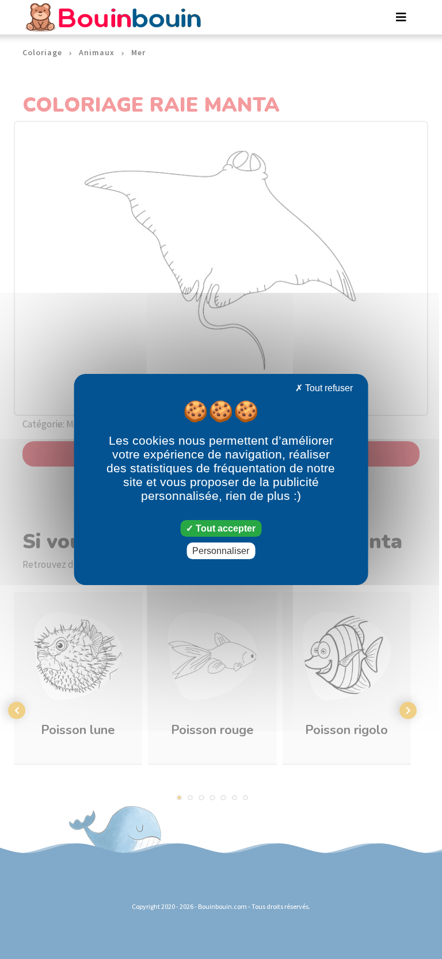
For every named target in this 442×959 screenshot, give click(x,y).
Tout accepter (224, 528)
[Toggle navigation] (401, 17)
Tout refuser (328, 388)
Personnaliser (220, 551)
